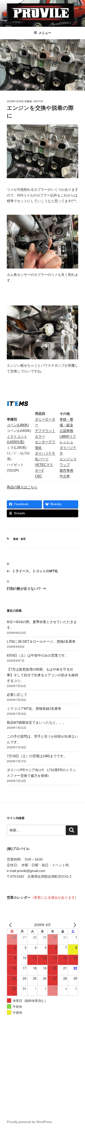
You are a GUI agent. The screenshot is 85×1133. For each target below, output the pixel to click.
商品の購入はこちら (22, 487)
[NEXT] (74, 925)
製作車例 (66, 470)
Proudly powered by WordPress (29, 1122)
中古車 (65, 476)
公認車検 (66, 431)
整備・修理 (19, 539)
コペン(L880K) (18, 425)
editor (38, 101)
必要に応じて (17, 695)
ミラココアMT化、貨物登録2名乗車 (34, 708)
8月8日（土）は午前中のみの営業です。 (37, 655)
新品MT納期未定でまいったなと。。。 (36, 722)
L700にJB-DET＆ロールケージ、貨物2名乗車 (41, 641)
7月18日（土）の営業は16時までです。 (37, 756)
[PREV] (11, 925)
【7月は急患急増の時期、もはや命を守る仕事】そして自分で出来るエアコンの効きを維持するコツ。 (42, 675)
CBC (38, 476)
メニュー (45, 33)
